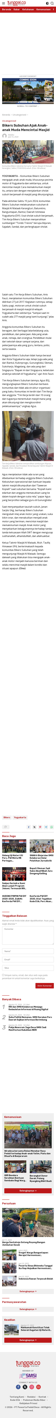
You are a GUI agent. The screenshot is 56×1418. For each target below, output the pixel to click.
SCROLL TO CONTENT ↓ (28, 106)
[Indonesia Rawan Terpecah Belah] (9, 1281)
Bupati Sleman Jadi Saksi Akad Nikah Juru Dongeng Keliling (41, 871)
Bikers (7, 817)
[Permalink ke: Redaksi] (4, 135)
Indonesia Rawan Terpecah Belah (36, 1279)
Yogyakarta (20, 817)
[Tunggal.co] (16, 3)
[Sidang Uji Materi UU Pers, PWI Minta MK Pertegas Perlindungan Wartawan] (14, 846)
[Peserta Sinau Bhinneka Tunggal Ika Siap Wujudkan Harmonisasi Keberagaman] (9, 1268)
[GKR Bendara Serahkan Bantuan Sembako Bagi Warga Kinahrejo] (15, 1166)
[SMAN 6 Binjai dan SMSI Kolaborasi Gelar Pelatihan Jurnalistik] (42, 846)
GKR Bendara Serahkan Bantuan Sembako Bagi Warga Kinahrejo (15, 1178)
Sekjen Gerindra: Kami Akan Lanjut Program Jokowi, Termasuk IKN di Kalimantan (13, 886)
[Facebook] (18, 1387)
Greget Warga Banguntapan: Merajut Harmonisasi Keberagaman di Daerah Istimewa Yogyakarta (36, 1254)
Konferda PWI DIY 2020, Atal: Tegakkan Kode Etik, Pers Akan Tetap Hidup (41, 899)
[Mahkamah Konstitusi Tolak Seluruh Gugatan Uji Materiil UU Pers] (11, 1329)
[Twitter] (25, 1387)
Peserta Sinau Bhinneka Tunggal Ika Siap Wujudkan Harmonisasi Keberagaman (35, 1267)
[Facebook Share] (29, 827)
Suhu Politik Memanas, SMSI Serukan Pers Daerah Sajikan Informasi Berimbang (30, 1018)
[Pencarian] (52, 3)
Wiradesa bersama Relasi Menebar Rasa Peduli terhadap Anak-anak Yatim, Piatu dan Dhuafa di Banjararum (27, 1153)
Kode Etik (15, 1400)
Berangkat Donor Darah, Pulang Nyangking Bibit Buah (41, 1178)
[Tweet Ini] (34, 827)
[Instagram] (31, 1387)
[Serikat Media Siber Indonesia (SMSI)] (28, 1376)
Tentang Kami (17, 1397)
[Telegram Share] (46, 827)
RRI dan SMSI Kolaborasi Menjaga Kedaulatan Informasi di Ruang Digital (28, 1008)
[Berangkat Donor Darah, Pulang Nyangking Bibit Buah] (41, 1166)
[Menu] (4, 3)
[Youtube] (38, 1387)
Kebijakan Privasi (28, 1403)
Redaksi (11, 135)
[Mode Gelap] (47, 3)
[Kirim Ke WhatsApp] (52, 827)
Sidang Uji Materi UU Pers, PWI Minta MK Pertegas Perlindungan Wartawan (12, 858)
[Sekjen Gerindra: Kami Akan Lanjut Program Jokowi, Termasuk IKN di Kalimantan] (14, 874)
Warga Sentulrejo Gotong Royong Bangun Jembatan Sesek (23, 1243)
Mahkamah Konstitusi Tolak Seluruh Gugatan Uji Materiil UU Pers (35, 1329)
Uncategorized (9, 121)
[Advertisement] (28, 41)
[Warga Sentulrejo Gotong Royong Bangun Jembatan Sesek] (28, 1222)
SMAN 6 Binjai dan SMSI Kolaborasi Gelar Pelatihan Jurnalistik (41, 858)
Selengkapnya (27, 1191)
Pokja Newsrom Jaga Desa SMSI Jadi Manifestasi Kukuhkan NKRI (27, 1028)
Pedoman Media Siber (34, 1400)
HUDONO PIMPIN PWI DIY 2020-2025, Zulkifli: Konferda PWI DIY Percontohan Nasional (14, 899)
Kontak (42, 1397)
